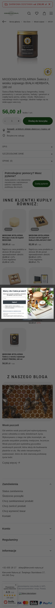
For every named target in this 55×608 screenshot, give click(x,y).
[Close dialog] (52, 289)
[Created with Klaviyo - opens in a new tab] (27, 319)
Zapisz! (14, 302)
